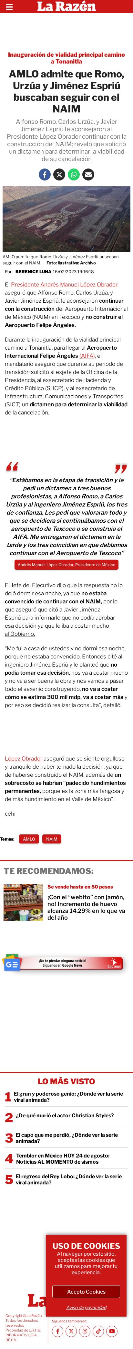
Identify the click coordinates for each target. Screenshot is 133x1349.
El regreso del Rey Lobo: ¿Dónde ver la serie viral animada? (69, 1179)
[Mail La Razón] (88, 174)
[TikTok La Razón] (98, 1331)
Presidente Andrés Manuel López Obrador (64, 284)
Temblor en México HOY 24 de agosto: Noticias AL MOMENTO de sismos (62, 1159)
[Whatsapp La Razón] (74, 174)
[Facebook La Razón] (45, 174)
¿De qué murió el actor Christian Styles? (65, 1115)
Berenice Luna (33, 271)
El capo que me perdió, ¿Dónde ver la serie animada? (67, 1138)
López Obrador (23, 758)
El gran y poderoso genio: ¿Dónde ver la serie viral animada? (68, 1097)
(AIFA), (87, 356)
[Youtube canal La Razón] (112, 1331)
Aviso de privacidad (86, 1307)
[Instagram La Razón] (84, 1331)
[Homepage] (66, 6)
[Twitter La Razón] (59, 174)
